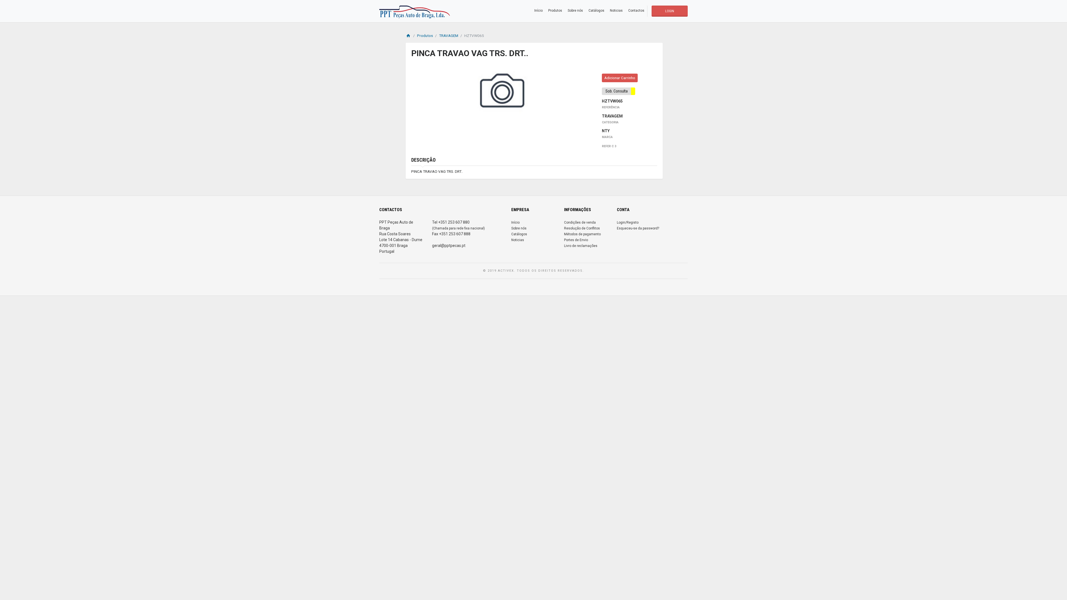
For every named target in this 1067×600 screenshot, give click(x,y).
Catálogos (596, 10)
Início (538, 10)
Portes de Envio (576, 240)
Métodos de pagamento (582, 234)
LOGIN (669, 11)
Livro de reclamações (580, 246)
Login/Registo (628, 222)
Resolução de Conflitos (582, 228)
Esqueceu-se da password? (638, 228)
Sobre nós (575, 10)
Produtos (555, 10)
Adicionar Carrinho (619, 78)
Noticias (616, 10)
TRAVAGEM (448, 35)
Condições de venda (580, 222)
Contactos (636, 10)
